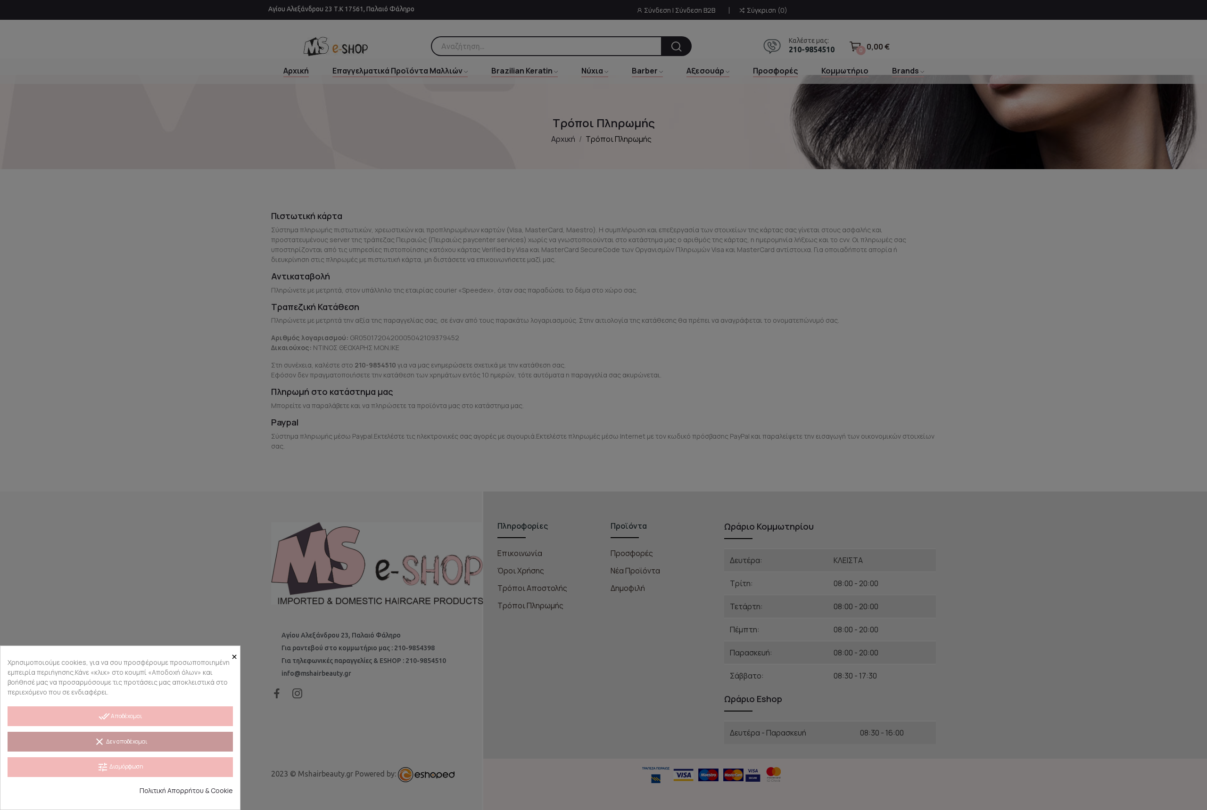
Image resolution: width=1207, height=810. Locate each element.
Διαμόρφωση (120, 767)
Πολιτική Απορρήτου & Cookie (186, 790)
